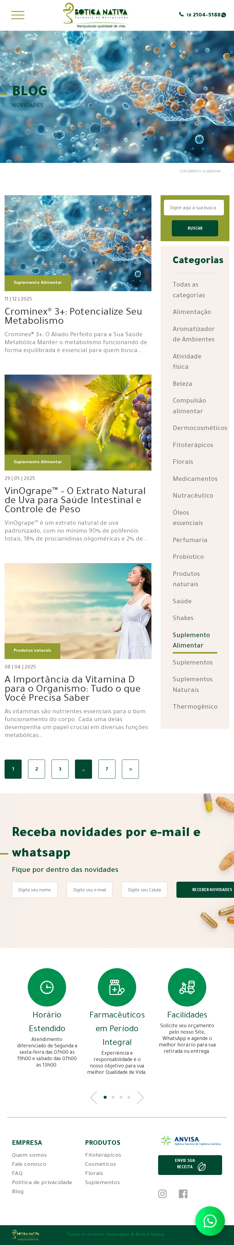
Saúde (182, 602)
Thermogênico (195, 707)
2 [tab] (113, 1097)
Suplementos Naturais (193, 685)
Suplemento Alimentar (191, 641)
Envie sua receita (185, 1164)
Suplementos (193, 663)
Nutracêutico (193, 496)
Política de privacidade (42, 1183)
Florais (183, 462)
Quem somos (29, 1156)
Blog (17, 1192)
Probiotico (188, 557)
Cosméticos (100, 1165)
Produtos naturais (186, 580)
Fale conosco (29, 1165)
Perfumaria (190, 541)
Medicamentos (195, 479)
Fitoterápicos (193, 446)
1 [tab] (105, 1097)
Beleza (182, 384)
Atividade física (187, 363)
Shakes (183, 618)
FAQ (17, 1174)
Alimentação (192, 312)
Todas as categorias (189, 291)
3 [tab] (120, 1097)
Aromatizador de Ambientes (194, 335)
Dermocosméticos (200, 428)
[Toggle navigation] (17, 15)
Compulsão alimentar (189, 407)
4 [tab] (128, 1097)
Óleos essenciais (188, 519)
